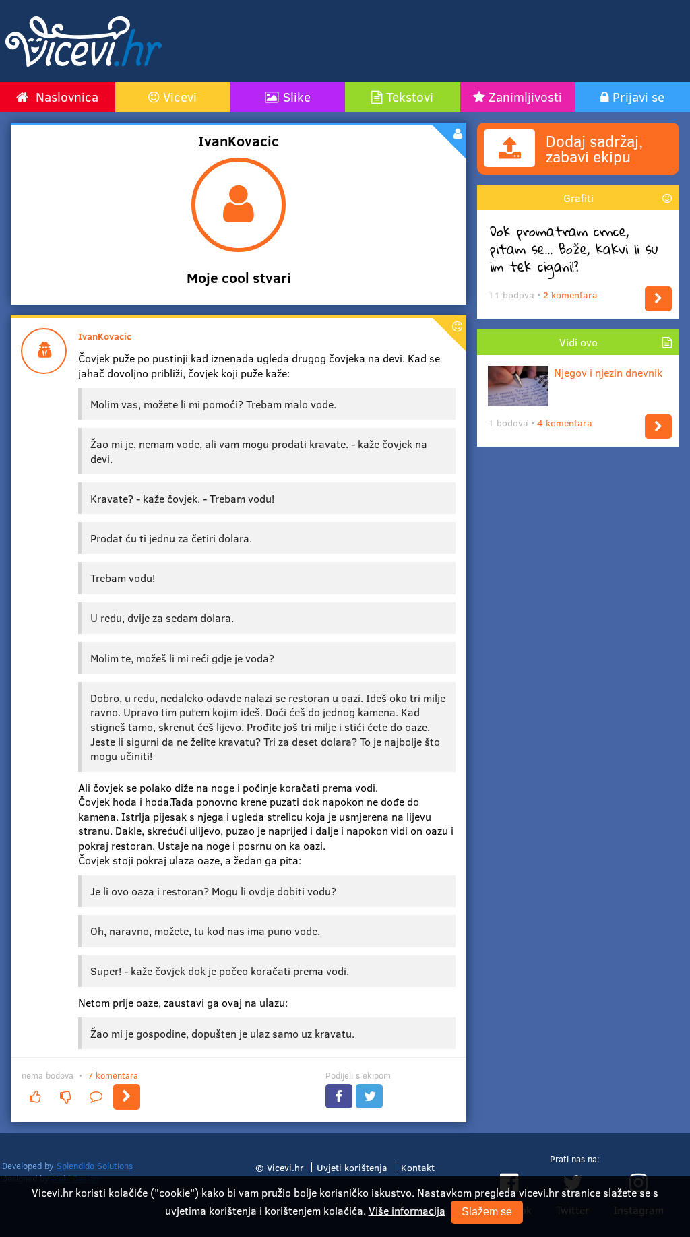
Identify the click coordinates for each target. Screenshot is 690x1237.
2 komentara (570, 294)
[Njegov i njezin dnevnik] (658, 426)
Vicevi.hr (285, 1167)
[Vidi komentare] (96, 1097)
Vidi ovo (578, 342)
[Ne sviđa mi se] (65, 1097)
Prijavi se (638, 96)
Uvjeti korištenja (352, 1167)
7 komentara (113, 1075)
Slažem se (487, 1211)
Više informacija (407, 1210)
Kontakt (418, 1167)
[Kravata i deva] (126, 1097)
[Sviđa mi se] (35, 1097)
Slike (297, 96)
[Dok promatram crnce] (658, 298)
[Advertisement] (436, 41)
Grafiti (578, 198)
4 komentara (564, 422)
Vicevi (180, 96)
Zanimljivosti (525, 96)
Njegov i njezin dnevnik (608, 372)
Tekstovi (409, 96)
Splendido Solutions (95, 1166)
